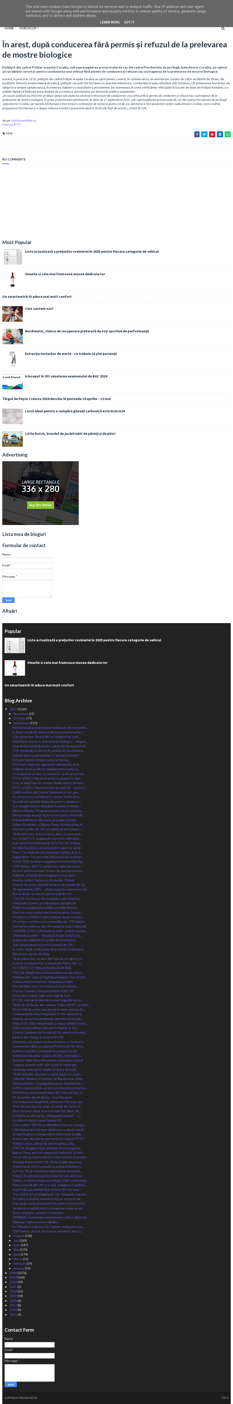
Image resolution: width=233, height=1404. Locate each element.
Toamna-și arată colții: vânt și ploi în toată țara (45, 1065)
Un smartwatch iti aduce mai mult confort (37, 296)
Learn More (110, 22)
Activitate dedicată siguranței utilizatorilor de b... (47, 764)
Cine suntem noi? (39, 308)
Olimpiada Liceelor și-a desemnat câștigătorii (44, 903)
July (16, 1240)
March (18, 1259)
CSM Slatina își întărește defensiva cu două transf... (49, 1129)
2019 (14, 1296)
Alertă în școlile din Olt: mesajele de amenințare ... (47, 829)
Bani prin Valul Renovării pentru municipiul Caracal (48, 1060)
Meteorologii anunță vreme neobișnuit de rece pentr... (51, 727)
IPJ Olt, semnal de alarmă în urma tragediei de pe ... (48, 1000)
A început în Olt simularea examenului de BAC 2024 (66, 376)
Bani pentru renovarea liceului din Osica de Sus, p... (48, 1092)
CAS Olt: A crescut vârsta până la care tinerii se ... (48, 898)
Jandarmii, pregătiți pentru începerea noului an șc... (48, 1208)
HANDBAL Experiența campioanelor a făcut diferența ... (51, 1217)
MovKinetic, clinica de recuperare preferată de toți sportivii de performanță (87, 331)
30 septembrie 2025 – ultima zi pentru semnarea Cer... (51, 889)
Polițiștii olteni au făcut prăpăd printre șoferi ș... (46, 769)
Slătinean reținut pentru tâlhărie (35, 1222)
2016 (14, 1310)
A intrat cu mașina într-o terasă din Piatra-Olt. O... (48, 963)
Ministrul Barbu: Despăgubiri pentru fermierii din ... (48, 1083)
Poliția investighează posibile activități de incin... (46, 908)
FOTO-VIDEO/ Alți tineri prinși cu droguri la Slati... (47, 778)
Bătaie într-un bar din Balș (31, 954)
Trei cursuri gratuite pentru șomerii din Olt (43, 945)
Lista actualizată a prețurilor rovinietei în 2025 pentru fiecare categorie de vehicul (92, 251)
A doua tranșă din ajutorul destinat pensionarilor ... (48, 732)
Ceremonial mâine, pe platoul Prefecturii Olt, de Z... (48, 1046)
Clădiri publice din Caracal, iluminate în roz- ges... (46, 792)
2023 (14, 1277)
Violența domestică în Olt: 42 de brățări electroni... (48, 1162)
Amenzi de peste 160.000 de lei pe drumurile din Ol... (49, 885)
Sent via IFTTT (11, 124)
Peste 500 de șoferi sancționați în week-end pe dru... (49, 1009)
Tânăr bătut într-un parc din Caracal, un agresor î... (48, 959)
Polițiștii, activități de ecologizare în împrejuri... (45, 875)
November (21, 714)
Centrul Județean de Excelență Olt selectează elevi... (50, 1032)
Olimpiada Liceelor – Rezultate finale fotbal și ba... (47, 935)
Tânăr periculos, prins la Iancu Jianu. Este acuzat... (47, 834)
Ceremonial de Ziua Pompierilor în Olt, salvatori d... (48, 1014)
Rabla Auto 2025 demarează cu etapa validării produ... (50, 1023)
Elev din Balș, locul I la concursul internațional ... (46, 986)
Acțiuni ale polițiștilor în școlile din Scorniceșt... (45, 940)
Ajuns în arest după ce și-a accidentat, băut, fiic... (47, 1111)
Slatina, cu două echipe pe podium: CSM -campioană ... (51, 1180)
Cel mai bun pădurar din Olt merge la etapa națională (49, 926)
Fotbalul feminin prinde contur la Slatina (40, 760)
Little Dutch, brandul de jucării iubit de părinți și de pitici (70, 433)
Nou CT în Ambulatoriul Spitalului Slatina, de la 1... (47, 852)
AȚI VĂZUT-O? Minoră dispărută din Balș (42, 968)
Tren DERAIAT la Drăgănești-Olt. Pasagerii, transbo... (51, 1194)
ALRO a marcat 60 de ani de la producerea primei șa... (50, 1088)
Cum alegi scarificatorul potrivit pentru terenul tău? (49, 1203)
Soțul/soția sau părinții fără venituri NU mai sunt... (47, 1189)
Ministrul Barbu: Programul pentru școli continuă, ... (49, 811)
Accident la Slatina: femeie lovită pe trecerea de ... (48, 1199)
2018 (14, 1300)
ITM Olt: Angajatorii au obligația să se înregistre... (47, 1148)
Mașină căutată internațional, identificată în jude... (48, 1019)
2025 (14, 709)
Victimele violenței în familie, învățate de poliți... (45, 1069)
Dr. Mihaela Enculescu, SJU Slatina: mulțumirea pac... (49, 1226)
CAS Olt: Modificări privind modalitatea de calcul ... (48, 972)
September (21, 723)
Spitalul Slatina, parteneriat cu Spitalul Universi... (46, 755)
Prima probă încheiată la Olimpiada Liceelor (43, 982)
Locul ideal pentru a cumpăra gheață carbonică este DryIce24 (75, 411)
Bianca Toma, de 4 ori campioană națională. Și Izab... (48, 1152)
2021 (14, 1287)
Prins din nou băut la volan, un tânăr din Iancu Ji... (47, 1106)
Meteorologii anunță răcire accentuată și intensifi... (48, 815)
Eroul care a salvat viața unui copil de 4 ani (42, 995)
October (19, 718)
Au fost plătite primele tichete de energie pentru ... (49, 871)
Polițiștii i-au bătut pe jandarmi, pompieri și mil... (46, 1051)
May (16, 1249)
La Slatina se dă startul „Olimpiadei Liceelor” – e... (47, 1116)
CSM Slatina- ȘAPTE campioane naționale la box (46, 866)
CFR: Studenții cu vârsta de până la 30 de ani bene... (49, 750)
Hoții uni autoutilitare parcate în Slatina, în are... (46, 1028)
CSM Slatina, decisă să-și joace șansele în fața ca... (48, 1231)
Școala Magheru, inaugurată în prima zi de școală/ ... (48, 1134)
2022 (14, 1282)
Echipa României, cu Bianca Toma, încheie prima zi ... (48, 824)
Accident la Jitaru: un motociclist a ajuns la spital (47, 848)
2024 (14, 1273)
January (19, 1268)
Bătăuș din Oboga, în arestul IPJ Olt (38, 1037)
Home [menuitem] (9, 28)
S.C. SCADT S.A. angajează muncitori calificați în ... (47, 838)
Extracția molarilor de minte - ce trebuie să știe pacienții (71, 353)
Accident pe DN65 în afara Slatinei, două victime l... (48, 917)
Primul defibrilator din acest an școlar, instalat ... (46, 820)
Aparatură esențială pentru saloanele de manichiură (49, 746)
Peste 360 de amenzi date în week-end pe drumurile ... (51, 1157)
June (17, 1245)
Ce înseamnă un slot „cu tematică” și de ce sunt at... (49, 774)
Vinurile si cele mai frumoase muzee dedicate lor (65, 274)
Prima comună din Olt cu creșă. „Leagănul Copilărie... (50, 1185)
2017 (14, 1305)
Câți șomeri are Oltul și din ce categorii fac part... (46, 737)
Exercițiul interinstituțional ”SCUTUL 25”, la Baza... (47, 843)
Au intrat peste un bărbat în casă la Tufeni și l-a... (47, 797)
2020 (14, 1291)
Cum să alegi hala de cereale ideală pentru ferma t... (49, 783)
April (17, 1254)
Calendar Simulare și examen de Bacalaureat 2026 (48, 1078)
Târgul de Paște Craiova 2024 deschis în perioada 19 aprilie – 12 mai (56, 398)
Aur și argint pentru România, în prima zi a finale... (47, 806)
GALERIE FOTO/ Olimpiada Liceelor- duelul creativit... (50, 931)
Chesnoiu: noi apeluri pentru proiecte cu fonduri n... (49, 1042)
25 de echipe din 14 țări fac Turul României (42, 1097)
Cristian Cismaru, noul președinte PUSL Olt (43, 991)
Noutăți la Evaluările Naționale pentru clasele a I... (47, 801)
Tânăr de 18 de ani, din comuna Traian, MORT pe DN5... (51, 1005)
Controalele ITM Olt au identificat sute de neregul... (49, 1125)
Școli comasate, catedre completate (38, 1213)
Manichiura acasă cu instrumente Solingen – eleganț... (50, 741)
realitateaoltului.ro (23, 120)
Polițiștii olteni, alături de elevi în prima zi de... (44, 1143)
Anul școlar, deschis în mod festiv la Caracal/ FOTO (48, 1139)
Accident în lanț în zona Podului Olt (37, 1120)
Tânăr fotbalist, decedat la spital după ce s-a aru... (47, 1074)
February (20, 1263)
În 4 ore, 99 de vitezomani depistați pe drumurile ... (48, 1171)
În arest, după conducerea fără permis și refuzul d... (49, 949)
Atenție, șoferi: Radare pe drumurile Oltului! (43, 880)
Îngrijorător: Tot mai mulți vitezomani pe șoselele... (48, 857)
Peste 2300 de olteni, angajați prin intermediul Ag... (48, 861)
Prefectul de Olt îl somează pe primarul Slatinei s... (48, 1166)
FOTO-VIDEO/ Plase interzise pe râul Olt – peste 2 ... (50, 788)
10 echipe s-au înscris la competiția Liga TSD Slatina (49, 921)
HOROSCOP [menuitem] (28, 28)
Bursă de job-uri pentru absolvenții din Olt (42, 894)
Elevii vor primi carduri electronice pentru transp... (47, 912)
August (19, 1236)
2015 (14, 1314)
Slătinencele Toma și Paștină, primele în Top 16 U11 (49, 977)
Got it (129, 22)
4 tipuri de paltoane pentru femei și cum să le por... (48, 1176)
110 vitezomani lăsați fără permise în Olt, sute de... (48, 1102)
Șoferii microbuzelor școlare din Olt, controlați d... (47, 1055)
